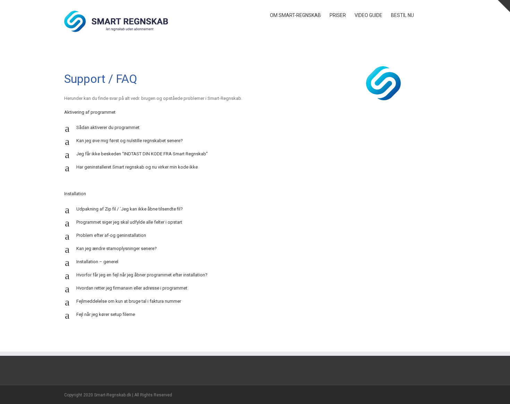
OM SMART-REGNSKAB (295, 15)
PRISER (338, 15)
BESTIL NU (402, 15)
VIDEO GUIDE (368, 15)
